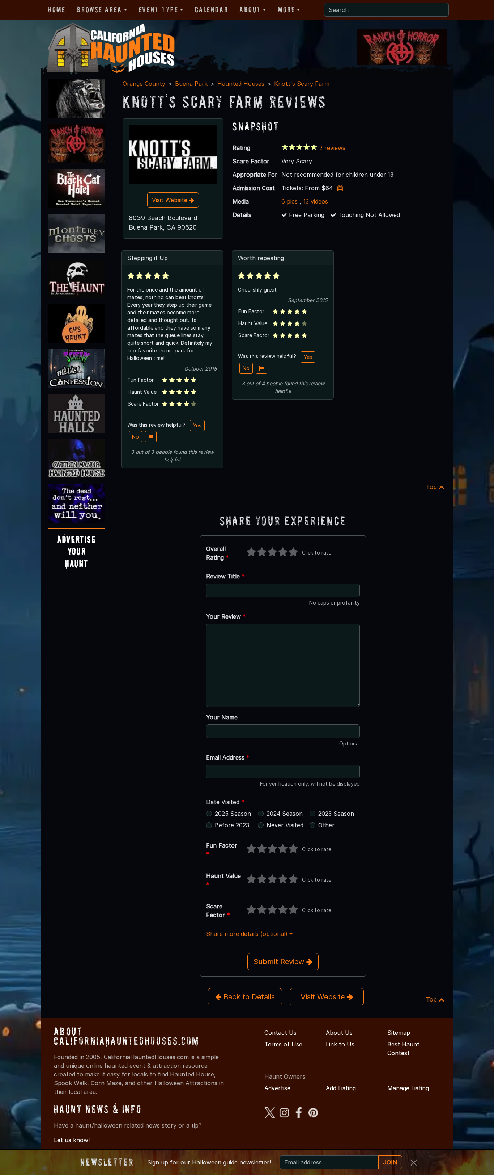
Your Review (226, 616)
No (135, 437)
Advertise (277, 1088)
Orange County (144, 83)
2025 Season (233, 813)
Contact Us (280, 1032)
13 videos (315, 201)
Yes (197, 425)
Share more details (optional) (247, 933)
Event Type (158, 9)
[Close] (413, 1162)
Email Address (228, 757)
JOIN (390, 1162)
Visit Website (170, 200)
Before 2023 (232, 825)
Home (56, 9)
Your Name (222, 717)
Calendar (211, 9)
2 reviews (332, 147)
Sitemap (398, 1032)
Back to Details (248, 996)
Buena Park (191, 83)
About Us (339, 1032)
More (286, 9)
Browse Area (99, 9)
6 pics (289, 201)
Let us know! (72, 1139)
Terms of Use (283, 1044)
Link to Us (340, 1044)
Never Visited (285, 825)
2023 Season (336, 813)
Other (326, 825)
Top (432, 486)
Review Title (225, 576)
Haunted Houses (240, 83)
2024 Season (285, 813)
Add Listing (341, 1088)
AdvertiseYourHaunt (76, 551)
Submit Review (280, 961)
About (250, 9)
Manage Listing (408, 1088)
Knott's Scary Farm (301, 83)
